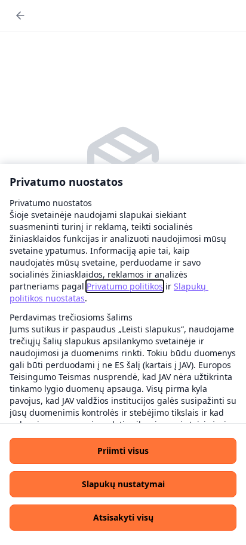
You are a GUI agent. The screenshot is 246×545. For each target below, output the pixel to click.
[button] (123, 451)
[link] (125, 286)
